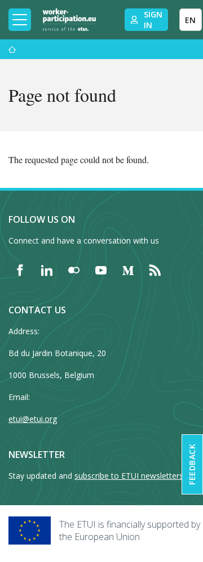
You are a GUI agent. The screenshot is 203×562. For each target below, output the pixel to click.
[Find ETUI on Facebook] (19, 270)
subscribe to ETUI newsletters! (129, 475)
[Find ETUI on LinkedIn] (47, 270)
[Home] (69, 19)
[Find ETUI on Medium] (128, 270)
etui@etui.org (32, 418)
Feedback (192, 464)
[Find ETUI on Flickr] (74, 270)
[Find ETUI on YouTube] (101, 270)
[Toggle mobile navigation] (19, 19)
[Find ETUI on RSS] (155, 270)
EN (190, 20)
